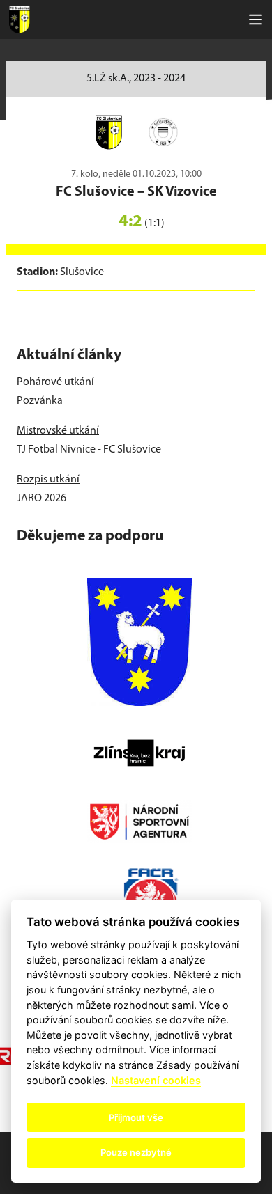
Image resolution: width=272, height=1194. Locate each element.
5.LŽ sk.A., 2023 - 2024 (136, 78)
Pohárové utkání (55, 382)
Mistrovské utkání (58, 431)
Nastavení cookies (156, 1080)
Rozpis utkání (48, 479)
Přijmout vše (136, 1117)
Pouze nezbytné (136, 1152)
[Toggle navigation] (255, 19)
